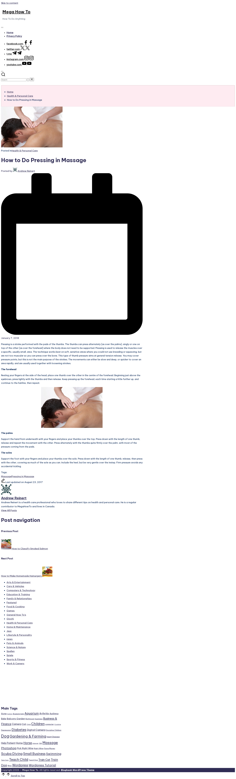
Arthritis (44, 713)
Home (19, 743)
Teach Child (18, 759)
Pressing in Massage (22, 476)
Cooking (57, 724)
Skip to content (9, 3)
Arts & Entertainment (18, 582)
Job (40, 743)
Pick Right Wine (25, 748)
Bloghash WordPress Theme (77, 769)
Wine (10, 766)
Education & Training (18, 594)
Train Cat (44, 759)
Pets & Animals (15, 643)
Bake (3, 718)
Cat (24, 724)
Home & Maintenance (18, 626)
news (10, 639)
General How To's (16, 614)
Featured (12, 602)
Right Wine (39, 748)
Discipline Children (53, 730)
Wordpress (20, 765)
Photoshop (8, 748)
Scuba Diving (12, 753)
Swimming (53, 754)
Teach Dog (33, 760)
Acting (9, 714)
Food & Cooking (16, 606)
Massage (6, 476)
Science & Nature (16, 647)
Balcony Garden (16, 718)
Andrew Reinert (13, 498)
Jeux (9, 631)
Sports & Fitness (16, 659)
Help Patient (8, 743)
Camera (16, 724)
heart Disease (53, 736)
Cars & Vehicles (15, 586)
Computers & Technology (21, 590)
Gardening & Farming (28, 736)
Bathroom (30, 719)
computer (49, 724)
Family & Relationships (19, 598)
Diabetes (19, 729)
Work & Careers (15, 663)
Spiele (10, 655)
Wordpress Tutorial (42, 765)
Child (29, 724)
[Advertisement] (31, 687)
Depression (6, 730)
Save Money (49, 748)
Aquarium (31, 713)
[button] (28, 79)
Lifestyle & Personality (19, 635)
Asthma (53, 713)
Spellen (11, 651)
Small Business (34, 754)
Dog (5, 736)
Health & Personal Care (25, 150)
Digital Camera (36, 730)
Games (11, 610)
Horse (27, 743)
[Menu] (2, 27)
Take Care (5, 760)
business (39, 719)
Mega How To (16, 11)
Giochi (10, 618)
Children (38, 724)
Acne (4, 713)
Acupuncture (18, 714)
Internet (35, 743)
